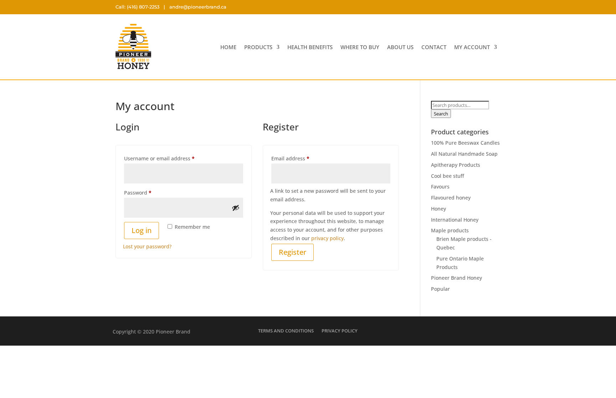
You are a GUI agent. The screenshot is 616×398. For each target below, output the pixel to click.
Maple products (450, 230)
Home (228, 48)
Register (292, 252)
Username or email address (170, 158)
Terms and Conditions (286, 330)
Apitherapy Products (455, 164)
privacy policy (327, 238)
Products (258, 48)
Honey (438, 208)
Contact (433, 48)
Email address (301, 158)
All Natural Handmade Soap (464, 153)
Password (148, 192)
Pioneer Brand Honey (456, 277)
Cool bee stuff (447, 175)
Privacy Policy (340, 330)
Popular (440, 288)
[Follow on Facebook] (477, 7)
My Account (472, 48)
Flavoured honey (451, 197)
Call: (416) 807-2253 (137, 7)
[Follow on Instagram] (493, 7)
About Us (400, 48)
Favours (440, 186)
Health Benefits (310, 48)
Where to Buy (359, 48)
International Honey (454, 219)
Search (441, 113)
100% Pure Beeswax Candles (465, 142)
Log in (142, 230)
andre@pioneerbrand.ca (197, 7)
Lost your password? (147, 246)
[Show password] (236, 208)
